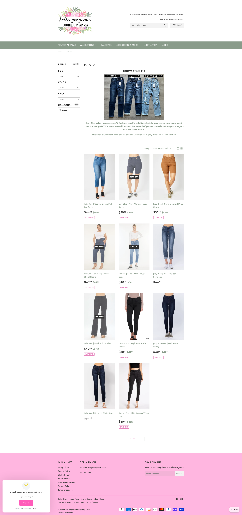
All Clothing (87, 45)
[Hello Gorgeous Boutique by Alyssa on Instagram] (181, 499)
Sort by (146, 148)
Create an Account (176, 19)
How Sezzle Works (66, 482)
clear (76, 104)
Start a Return (64, 474)
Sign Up (179, 473)
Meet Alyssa (150, 45)
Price (61, 93)
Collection (65, 105)
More (165, 45)
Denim (64, 110)
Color (62, 82)
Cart (179, 25)
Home (60, 52)
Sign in (162, 19)
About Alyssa (64, 478)
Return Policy (64, 471)
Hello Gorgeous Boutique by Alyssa (77, 509)
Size (60, 71)
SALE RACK (106, 45)
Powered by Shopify (65, 512)
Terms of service (65, 489)
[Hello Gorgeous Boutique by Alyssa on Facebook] (177, 499)
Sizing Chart (63, 467)
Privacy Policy (64, 486)
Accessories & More (127, 45)
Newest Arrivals (67, 45)
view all (75, 64)
